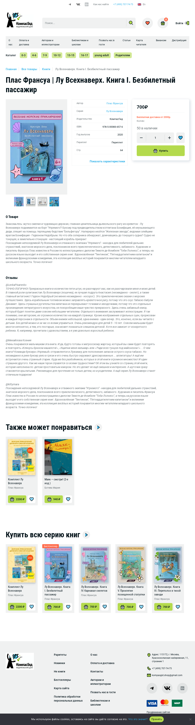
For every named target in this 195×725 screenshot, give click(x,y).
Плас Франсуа (114, 103)
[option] (36, 147)
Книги (46, 69)
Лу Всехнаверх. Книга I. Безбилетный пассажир (57, 590)
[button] (17, 499)
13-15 (70, 55)
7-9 (45, 55)
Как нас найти (101, 4)
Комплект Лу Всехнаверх (15, 481)
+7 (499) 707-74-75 (123, 4)
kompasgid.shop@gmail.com (167, 675)
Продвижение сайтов (158, 712)
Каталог (11, 55)
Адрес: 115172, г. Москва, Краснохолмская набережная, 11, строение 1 (170, 658)
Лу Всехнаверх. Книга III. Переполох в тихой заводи (167, 590)
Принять (156, 719)
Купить (163, 150)
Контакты (96, 671)
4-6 (34, 55)
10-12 (57, 55)
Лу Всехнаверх (114, 111)
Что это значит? (138, 719)
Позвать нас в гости (103, 692)
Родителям (123, 55)
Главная (11, 69)
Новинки (59, 663)
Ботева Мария (52, 487)
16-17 (84, 55)
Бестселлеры (62, 679)
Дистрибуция (179, 40)
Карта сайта (61, 688)
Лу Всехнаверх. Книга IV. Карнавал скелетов (94, 588)
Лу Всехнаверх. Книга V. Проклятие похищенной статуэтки (131, 590)
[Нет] (190, 719)
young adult (102, 55)
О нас (93, 654)
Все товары (29, 69)
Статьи (126, 40)
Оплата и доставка (102, 663)
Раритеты (60, 654)
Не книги (59, 671)
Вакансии (161, 40)
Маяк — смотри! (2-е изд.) (56, 481)
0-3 (24, 55)
